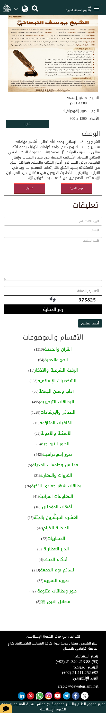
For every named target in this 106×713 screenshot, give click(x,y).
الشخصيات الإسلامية (57, 381)
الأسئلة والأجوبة (56, 433)
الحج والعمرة (56, 359)
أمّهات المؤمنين (56, 507)
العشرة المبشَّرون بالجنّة (56, 517)
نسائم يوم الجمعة (57, 570)
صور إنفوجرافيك (57, 454)
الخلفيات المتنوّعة (56, 423)
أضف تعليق (90, 323)
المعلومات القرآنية (56, 496)
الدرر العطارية (56, 549)
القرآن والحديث (58, 349)
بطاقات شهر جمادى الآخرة (56, 486)
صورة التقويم (56, 580)
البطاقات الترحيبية (57, 402)
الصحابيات (56, 538)
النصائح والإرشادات (57, 412)
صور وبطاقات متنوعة (56, 591)
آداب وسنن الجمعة (56, 391)
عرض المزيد (77, 188)
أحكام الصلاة (55, 559)
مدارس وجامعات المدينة (55, 465)
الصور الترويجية (55, 444)
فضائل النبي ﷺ (55, 601)
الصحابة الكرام (56, 528)
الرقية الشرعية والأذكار (56, 370)
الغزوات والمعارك (56, 475)
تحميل (29, 188)
